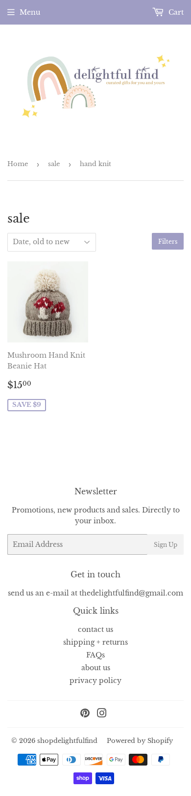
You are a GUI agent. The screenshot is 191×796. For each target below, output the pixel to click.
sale (54, 164)
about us (95, 667)
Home (17, 164)
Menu (30, 12)
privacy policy (95, 680)
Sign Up (165, 544)
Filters (167, 241)
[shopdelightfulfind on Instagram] (102, 714)
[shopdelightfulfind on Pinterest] (85, 714)
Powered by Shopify (140, 741)
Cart (175, 12)
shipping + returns (95, 642)
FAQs (95, 655)
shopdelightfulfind (67, 741)
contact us (95, 629)
